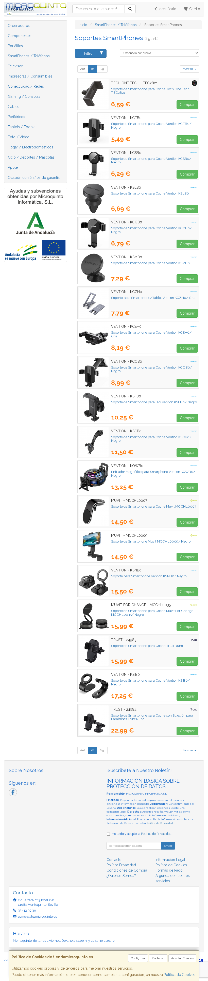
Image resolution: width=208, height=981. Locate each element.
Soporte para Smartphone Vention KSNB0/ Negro (148, 576)
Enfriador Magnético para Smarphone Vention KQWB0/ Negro (153, 473)
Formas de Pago (169, 870)
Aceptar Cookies (182, 958)
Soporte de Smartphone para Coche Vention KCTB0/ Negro (151, 125)
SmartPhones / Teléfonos (29, 56)
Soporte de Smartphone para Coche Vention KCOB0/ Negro (151, 369)
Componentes (19, 36)
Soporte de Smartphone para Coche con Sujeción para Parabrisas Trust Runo (152, 717)
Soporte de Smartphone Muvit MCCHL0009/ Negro (150, 541)
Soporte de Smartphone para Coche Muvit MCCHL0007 (153, 506)
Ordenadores (19, 26)
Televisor (15, 66)
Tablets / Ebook (21, 127)
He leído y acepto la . (142, 834)
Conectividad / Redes (26, 86)
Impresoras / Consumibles (30, 76)
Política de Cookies (179, 975)
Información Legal (170, 860)
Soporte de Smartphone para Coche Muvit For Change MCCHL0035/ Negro (152, 613)
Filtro (88, 53)
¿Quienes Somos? (121, 876)
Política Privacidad (121, 865)
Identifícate (167, 9)
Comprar (187, 105)
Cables (13, 107)
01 (92, 69)
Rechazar (158, 958)
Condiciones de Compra (127, 870)
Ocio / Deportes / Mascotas (31, 157)
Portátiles (15, 46)
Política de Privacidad (160, 823)
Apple (13, 167)
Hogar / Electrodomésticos (30, 147)
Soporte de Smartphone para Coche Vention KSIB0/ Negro (150, 682)
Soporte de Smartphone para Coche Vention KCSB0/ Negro (151, 160)
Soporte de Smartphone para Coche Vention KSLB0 (150, 193)
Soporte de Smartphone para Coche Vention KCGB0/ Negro (151, 230)
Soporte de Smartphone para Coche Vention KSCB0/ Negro (151, 439)
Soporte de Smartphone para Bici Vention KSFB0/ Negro (154, 402)
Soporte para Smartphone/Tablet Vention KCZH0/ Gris (153, 298)
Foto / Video (18, 137)
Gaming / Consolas (24, 96)
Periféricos (16, 117)
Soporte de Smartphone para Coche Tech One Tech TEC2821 (150, 91)
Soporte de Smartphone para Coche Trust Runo (147, 646)
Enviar (168, 846)
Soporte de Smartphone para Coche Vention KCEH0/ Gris (151, 334)
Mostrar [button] (188, 69)
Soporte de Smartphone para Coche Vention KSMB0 (150, 263)
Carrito (194, 9)
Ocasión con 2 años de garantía (34, 178)
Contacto (114, 860)
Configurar (138, 958)
